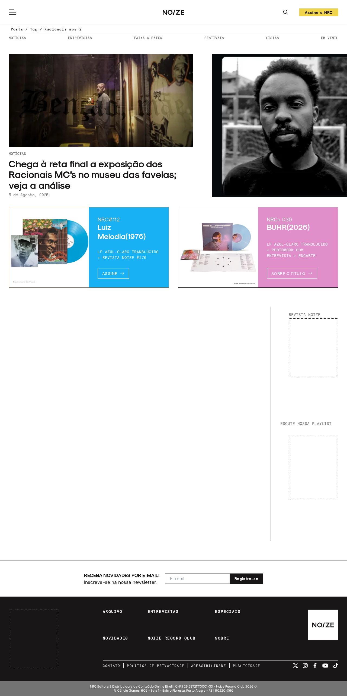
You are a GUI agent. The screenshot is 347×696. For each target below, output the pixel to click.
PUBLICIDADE (246, 665)
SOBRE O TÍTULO (288, 273)
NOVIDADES (115, 638)
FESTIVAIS (214, 38)
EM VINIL (329, 38)
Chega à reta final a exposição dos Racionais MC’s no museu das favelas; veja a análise (92, 174)
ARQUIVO (113, 611)
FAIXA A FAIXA (148, 38)
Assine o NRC (319, 13)
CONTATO (111, 665)
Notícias (17, 153)
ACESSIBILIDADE (208, 665)
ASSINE (109, 273)
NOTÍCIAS (17, 38)
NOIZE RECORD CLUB (172, 638)
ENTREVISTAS (80, 38)
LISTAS (272, 38)
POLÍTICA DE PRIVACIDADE (155, 665)
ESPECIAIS (227, 611)
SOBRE (222, 638)
